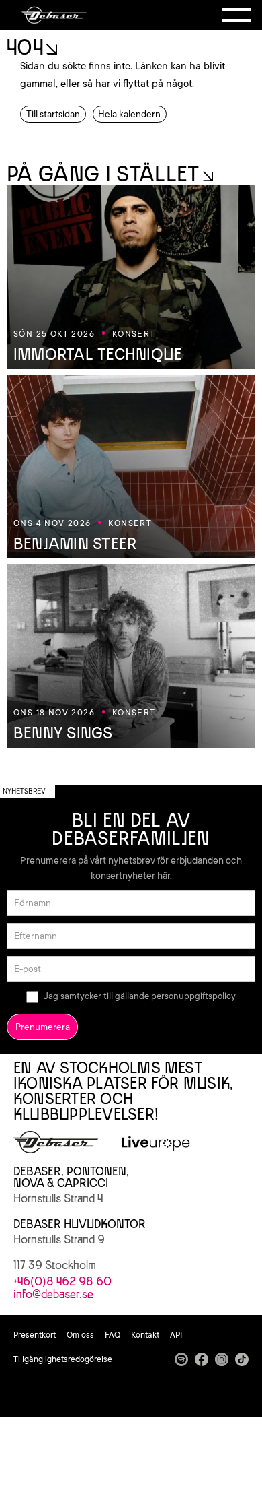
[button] (236, 15)
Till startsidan (53, 114)
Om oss (80, 1335)
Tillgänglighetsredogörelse (62, 1359)
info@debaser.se (53, 1294)
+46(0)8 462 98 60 (62, 1281)
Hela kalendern (129, 114)
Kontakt (145, 1335)
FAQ (112, 1335)
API (176, 1335)
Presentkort (34, 1335)
